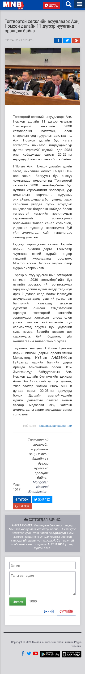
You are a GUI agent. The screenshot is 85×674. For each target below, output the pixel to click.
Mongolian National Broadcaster (38, 487)
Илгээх (18, 601)
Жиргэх (43, 499)
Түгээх (23, 499)
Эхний (49, 611)
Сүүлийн (66, 611)
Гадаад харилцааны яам (55, 425)
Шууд (53, 5)
